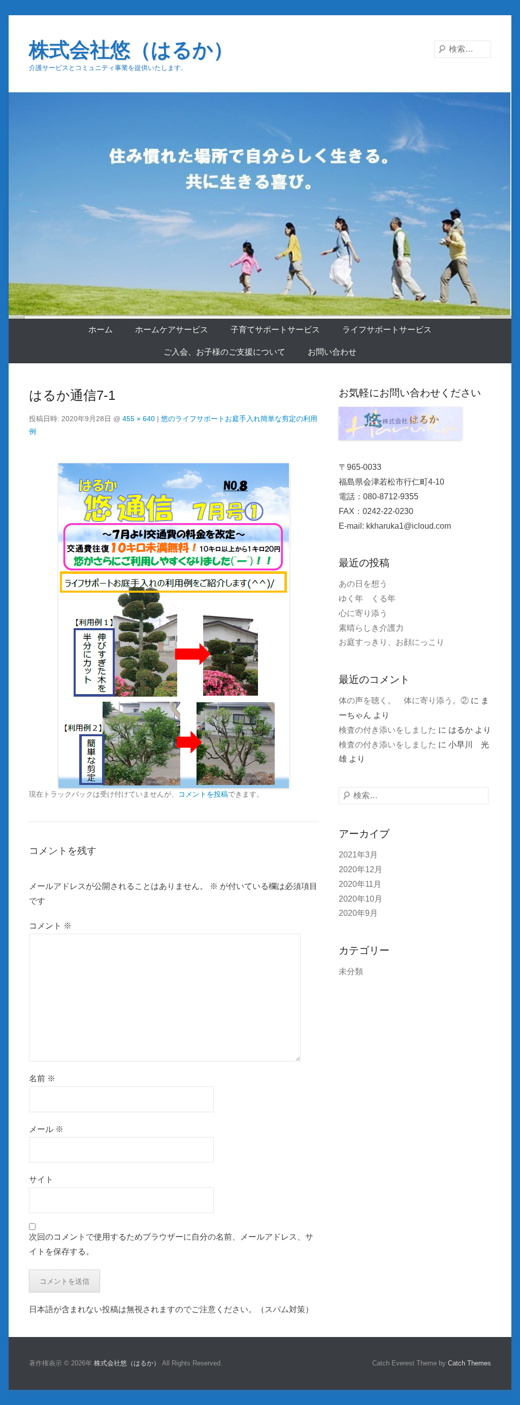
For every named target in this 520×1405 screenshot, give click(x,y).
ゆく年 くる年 (367, 598)
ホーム (100, 329)
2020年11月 (360, 884)
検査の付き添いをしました (387, 730)
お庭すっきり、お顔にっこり (391, 642)
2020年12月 (360, 869)
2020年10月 (360, 899)
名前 (42, 1078)
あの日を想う (363, 583)
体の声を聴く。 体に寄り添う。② (404, 700)
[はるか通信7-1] (173, 625)
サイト (41, 1179)
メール (46, 1129)
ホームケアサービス (171, 329)
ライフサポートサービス (387, 329)
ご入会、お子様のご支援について (224, 352)
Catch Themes (469, 1363)
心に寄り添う (363, 613)
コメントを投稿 (203, 794)
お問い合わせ (332, 352)
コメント (50, 925)
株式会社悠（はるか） (131, 50)
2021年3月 (358, 854)
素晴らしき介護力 (371, 628)
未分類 (351, 971)
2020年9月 (358, 913)
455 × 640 (138, 419)
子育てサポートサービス (275, 329)
